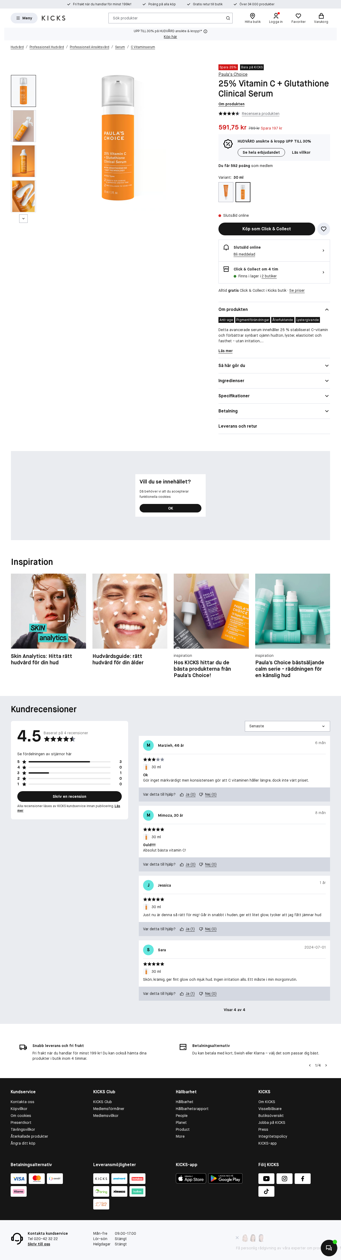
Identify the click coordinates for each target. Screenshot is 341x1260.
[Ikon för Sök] (228, 18)
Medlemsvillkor (106, 1115)
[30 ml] (243, 192)
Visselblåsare (270, 1108)
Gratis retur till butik (207, 4)
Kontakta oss (22, 1101)
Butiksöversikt (271, 1115)
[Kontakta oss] (329, 1248)
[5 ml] (225, 192)
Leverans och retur (237, 426)
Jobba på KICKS (271, 1122)
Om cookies (21, 1115)
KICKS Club (102, 1101)
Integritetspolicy (272, 1136)
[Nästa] (23, 218)
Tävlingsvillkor (23, 1129)
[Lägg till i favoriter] (323, 229)
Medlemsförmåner (108, 1108)
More (180, 1136)
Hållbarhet (184, 1101)
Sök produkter (125, 17)
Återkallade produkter (29, 1136)
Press (263, 1129)
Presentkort (21, 1122)
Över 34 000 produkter (256, 4)
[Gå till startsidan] (53, 18)
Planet (181, 1122)
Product (183, 1129)
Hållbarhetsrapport (192, 1108)
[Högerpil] (323, 626)
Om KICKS (266, 1101)
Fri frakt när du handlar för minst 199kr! (102, 4)
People (182, 1115)
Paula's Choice (232, 74)
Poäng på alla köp (162, 4)
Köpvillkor (19, 1108)
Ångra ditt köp (23, 1143)
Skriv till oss (39, 1244)
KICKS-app (267, 1143)
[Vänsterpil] (310, 1065)
